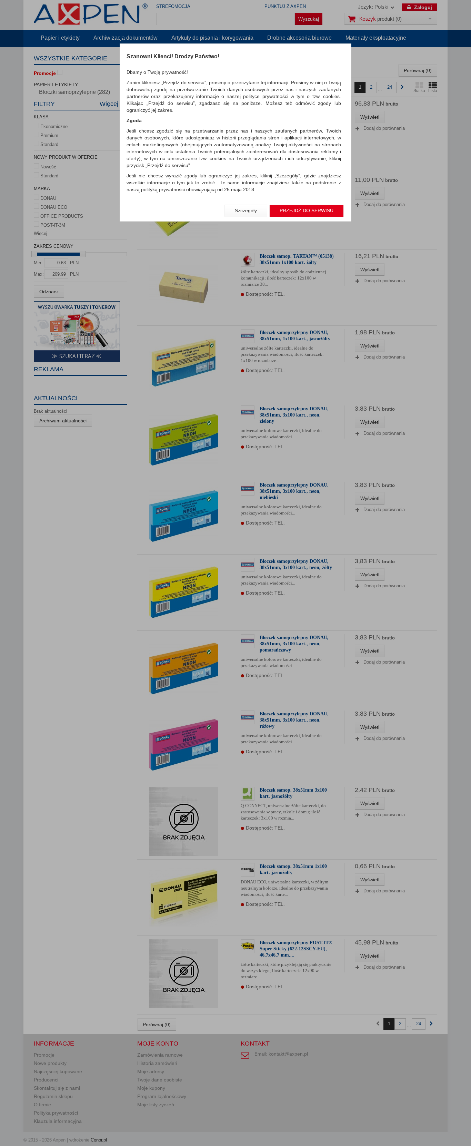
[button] (245, 211)
